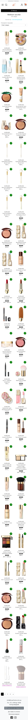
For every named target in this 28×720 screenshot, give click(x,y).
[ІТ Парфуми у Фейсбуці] (11, 717)
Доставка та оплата (14, 711)
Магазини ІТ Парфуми (13, 1)
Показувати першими (7, 23)
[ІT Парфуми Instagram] (15, 717)
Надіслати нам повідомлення (15, 708)
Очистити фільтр (16, 19)
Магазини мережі (14, 714)
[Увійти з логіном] (22, 5)
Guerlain (7, 19)
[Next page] (13, 694)
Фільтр (14, 10)
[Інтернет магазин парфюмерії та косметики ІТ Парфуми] (14, 5)
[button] (6, 5)
